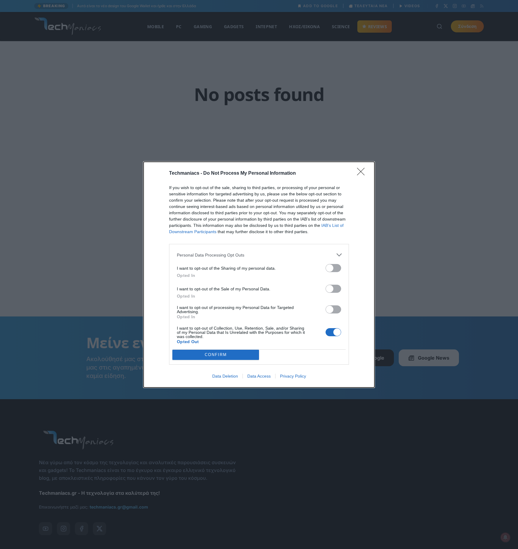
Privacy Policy (293, 376)
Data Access (259, 376)
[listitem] (259, 255)
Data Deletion (225, 376)
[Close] (362, 173)
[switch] (333, 268)
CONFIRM (216, 354)
